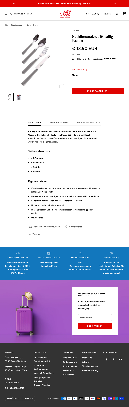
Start (7, 25)
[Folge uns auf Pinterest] (113, 359)
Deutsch (107, 14)
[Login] (117, 14)
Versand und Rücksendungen (47, 227)
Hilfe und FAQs (69, 357)
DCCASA (75, 30)
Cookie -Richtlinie (42, 385)
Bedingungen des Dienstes (42, 379)
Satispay (86, 362)
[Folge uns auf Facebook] (106, 359)
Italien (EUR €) (92, 14)
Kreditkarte (87, 357)
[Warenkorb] (122, 14)
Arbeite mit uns (70, 366)
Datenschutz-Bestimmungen (41, 367)
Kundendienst (75, 227)
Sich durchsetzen (90, 366)
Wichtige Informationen (88, 122)
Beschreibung (34, 122)
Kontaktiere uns (70, 362)
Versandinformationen (44, 373)
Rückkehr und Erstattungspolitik (42, 359)
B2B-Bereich (68, 370)
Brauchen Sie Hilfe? (59, 122)
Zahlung (36, 234)
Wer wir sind (68, 374)
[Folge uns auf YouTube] (120, 359)
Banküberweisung (90, 370)
